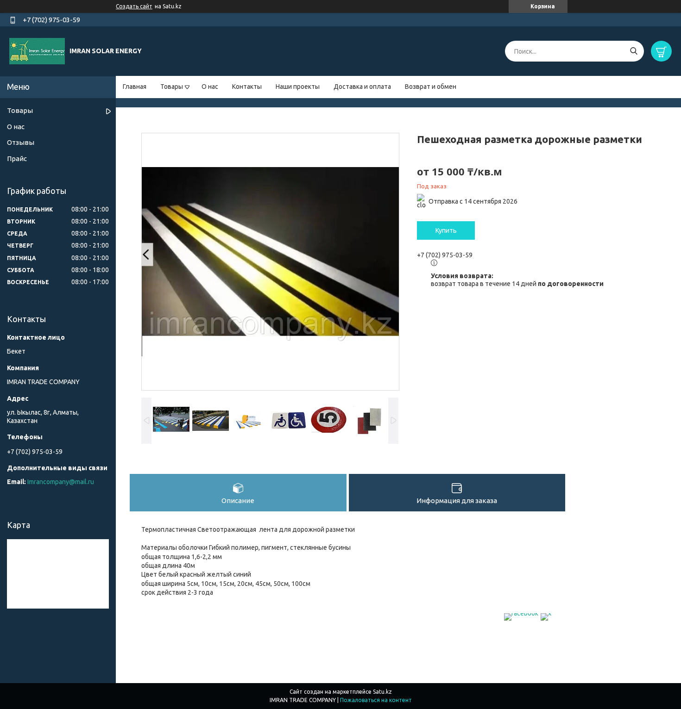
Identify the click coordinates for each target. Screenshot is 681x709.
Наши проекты (298, 86)
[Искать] (633, 51)
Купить (446, 230)
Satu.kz (382, 692)
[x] (546, 613)
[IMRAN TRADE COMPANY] (37, 51)
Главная (134, 86)
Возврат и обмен (430, 86)
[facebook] (521, 613)
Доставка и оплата (362, 86)
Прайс (17, 158)
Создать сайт (134, 6)
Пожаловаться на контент (376, 700)
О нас (210, 86)
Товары (171, 86)
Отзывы (20, 142)
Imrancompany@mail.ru (60, 481)
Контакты (247, 86)
